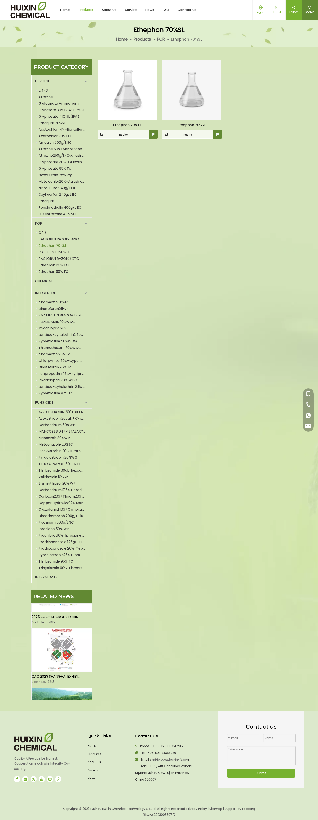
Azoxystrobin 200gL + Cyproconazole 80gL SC (65, 418)
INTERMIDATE (46, 577)
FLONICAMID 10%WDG (57, 321)
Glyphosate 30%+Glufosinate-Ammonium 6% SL (65, 161)
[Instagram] (50, 779)
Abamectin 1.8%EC (54, 302)
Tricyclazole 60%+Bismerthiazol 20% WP (65, 567)
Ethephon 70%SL (52, 245)
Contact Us (187, 9)
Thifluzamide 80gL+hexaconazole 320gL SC (65, 470)
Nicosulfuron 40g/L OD (58, 187)
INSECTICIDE (45, 292)
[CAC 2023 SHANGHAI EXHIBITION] (62, 666)
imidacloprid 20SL (53, 328)
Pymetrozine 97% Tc (56, 393)
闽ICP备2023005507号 (159, 815)
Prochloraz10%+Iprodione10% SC (65, 535)
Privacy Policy (196, 809)
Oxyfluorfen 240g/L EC (58, 194)
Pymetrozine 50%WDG (58, 341)
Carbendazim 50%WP (57, 424)
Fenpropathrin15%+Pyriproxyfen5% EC (65, 373)
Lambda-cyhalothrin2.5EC (61, 334)
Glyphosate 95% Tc (55, 168)
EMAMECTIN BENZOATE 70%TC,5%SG (65, 315)
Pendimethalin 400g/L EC (60, 207)
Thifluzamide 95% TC (56, 561)
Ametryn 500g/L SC (55, 142)
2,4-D (43, 90)
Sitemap (215, 809)
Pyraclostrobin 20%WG (58, 457)
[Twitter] (34, 779)
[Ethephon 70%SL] (191, 89)
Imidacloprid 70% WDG (58, 380)
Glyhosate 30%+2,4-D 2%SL (61, 109)
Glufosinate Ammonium (59, 103)
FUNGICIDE (44, 402)
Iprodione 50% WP (54, 528)
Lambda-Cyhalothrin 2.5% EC (63, 386)
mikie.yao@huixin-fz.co (169, 759)
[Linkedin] (25, 779)
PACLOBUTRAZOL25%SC (59, 239)
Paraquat (46, 200)
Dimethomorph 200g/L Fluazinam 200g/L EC (65, 515)
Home (65, 9)
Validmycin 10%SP (53, 476)
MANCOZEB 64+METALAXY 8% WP (65, 431)
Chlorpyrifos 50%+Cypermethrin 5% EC (65, 360)
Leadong (248, 809)
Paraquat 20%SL (52, 122)
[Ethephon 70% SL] (127, 89)
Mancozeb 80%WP (54, 437)
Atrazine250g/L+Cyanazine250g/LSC (65, 155)
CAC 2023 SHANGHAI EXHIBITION (56, 672)
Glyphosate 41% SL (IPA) (59, 116)
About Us (109, 9)
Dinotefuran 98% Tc (55, 367)
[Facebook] (17, 779)
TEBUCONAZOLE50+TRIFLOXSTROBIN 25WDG (65, 463)
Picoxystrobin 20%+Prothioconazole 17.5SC (65, 450)
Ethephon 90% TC (53, 271)
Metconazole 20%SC (56, 444)
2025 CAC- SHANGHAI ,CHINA (56, 612)
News (149, 9)
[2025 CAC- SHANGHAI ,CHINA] (62, 607)
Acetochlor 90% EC (55, 135)
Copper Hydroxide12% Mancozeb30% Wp (65, 502)
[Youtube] (42, 779)
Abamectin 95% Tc (54, 354)
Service (131, 9)
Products (86, 9)
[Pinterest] (58, 779)
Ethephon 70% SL (127, 124)
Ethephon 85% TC (54, 265)
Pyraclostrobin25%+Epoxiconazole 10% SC (65, 554)
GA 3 (43, 232)
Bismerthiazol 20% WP (57, 483)
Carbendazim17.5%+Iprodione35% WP (65, 489)
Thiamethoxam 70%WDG (60, 347)
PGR (38, 223)
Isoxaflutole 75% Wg (55, 174)
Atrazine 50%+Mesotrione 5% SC (65, 148)
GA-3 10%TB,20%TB (54, 252)
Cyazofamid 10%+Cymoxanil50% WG (65, 509)
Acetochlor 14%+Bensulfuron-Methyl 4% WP (65, 129)
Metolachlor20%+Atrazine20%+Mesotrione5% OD (65, 181)
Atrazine (46, 96)
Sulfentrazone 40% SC (57, 214)
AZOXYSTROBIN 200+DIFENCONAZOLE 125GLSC (65, 411)
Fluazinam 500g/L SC (56, 522)
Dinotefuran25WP (54, 308)
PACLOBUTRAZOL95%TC (59, 258)
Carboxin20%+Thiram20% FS (62, 496)
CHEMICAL (43, 280)
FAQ (166, 9)
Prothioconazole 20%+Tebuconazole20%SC (65, 548)
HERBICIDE (44, 81)
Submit (261, 773)
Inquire (123, 134)
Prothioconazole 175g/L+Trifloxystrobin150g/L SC (65, 541)
